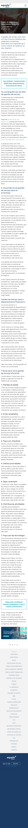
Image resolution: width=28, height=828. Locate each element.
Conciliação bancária (14, 666)
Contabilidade (14, 675)
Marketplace (14, 708)
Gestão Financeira (14, 702)
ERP (14, 696)
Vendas (14, 750)
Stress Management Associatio (12, 139)
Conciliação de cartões (14, 669)
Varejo (14, 747)
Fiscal (14, 699)
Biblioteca (14, 657)
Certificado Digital (14, 663)
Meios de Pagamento (14, 711)
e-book (14, 684)
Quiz (14, 723)
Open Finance (14, 717)
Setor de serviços (14, 732)
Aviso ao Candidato (12, 766)
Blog (14, 660)
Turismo (14, 744)
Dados (14, 681)
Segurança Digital (14, 729)
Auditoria (14, 654)
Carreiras (15, 763)
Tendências (14, 741)
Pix (14, 720)
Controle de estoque (14, 678)
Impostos (14, 705)
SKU (14, 738)
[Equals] (11, 758)
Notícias (14, 714)
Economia (14, 690)
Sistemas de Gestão (14, 735)
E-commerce (14, 687)
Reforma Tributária (14, 726)
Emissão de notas (14, 693)
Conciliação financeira (14, 672)
